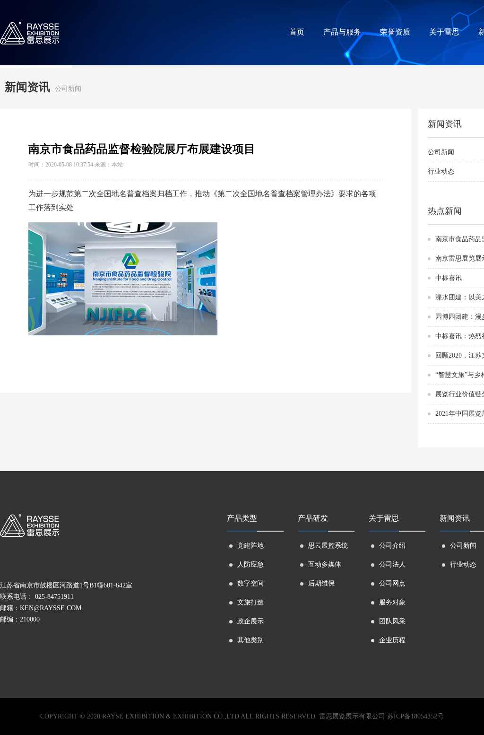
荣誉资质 (395, 32)
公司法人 (392, 564)
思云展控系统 (328, 545)
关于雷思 (444, 32)
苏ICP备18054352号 (415, 716)
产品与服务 (342, 32)
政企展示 (250, 621)
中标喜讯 (448, 277)
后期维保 (321, 583)
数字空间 (250, 583)
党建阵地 (250, 545)
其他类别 (250, 640)
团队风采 (392, 621)
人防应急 (250, 564)
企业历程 (392, 640)
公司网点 (392, 583)
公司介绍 (392, 545)
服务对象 (392, 602)
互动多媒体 (324, 564)
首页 (296, 32)
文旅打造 (250, 602)
